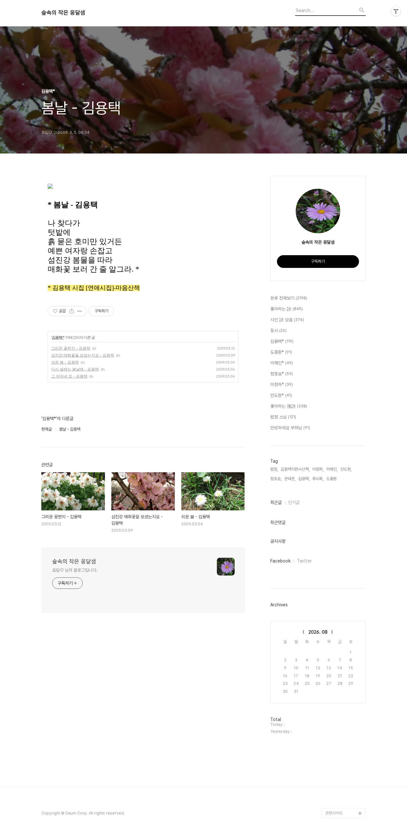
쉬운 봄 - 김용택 (65, 362)
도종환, (332, 478)
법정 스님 (283, 416)
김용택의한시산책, (295, 469)
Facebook (280, 560)
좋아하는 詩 (286, 308)
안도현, (346, 469)
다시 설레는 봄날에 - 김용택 (75, 369)
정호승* (281, 373)
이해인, (332, 469)
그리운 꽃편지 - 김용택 (70, 348)
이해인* (281, 362)
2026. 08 (318, 632)
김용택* (58, 337)
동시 (278, 330)
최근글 (276, 502)
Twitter (304, 560)
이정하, (318, 469)
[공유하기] (72, 311)
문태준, (290, 478)
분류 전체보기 (288, 298)
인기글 (294, 502)
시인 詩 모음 (287, 319)
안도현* (281, 395)
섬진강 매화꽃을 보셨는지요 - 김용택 (82, 355)
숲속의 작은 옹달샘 (63, 13)
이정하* (281, 384)
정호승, (276, 478)
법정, (274, 469)
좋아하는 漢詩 (288, 406)
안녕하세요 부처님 (290, 427)
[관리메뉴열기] (396, 11)
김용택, (304, 478)
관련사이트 (334, 813)
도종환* (281, 352)
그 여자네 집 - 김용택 (69, 376)
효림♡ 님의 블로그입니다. (75, 570)
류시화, (318, 478)
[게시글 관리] (80, 311)
